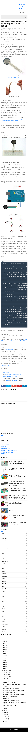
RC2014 (3, 606)
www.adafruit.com (5, 365)
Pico (3, 594)
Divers (3, 546)
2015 (3, 662)
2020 (3, 651)
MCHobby (16, 729)
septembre (6, 676)
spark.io (3, 619)
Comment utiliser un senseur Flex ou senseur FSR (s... (15, 685)
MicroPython (4, 586)
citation (3, 543)
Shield (3, 616)
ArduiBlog (3, 446)
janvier (6, 719)
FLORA (3, 551)
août (5, 679)
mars (5, 714)
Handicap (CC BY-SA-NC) (6, 556)
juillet (5, 681)
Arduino (7, 30)
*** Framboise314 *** (6, 445)
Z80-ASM (3, 631)
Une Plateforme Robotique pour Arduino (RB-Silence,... (14, 703)
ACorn (3, 533)
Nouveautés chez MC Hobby (10, 696)
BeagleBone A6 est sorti (9, 705)
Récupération (5, 609)
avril (5, 712)
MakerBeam (4, 571)
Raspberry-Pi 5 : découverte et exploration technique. (17, 503)
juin (5, 708)
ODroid (3, 591)
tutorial (4, 626)
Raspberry (4, 601)
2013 (3, 666)
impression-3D (5, 561)
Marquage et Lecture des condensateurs (13, 694)
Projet (3, 596)
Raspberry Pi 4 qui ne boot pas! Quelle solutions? (17, 523)
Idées (3, 558)
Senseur (3, 614)
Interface (4, 563)
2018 (3, 656)
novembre (6, 672)
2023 (3, 645)
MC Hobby (4, 581)
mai (5, 710)
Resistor (3, 454)
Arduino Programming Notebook (9, 450)
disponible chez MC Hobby (14, 77)
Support (3, 621)
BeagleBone (4, 538)
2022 (3, 647)
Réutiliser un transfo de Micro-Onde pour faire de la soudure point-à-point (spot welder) (18, 497)
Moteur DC (4, 588)
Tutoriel (11, 30)
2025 (3, 641)
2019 (3, 653)
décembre (6, 670)
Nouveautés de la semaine (9, 683)
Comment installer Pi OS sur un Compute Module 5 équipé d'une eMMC (17, 490)
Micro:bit (4, 583)
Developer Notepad (5, 448)
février (6, 716)
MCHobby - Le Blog (22, 6)
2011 (3, 721)
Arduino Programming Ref (7, 452)
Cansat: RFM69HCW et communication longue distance (18, 476)
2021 (3, 649)
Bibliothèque (5, 541)
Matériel (3, 578)
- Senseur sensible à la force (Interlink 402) (14, 341)
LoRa (3, 568)
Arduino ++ (6, 698)
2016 (3, 660)
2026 (3, 639)
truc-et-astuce (5, 624)
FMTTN (3, 553)
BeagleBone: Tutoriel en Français (11, 688)
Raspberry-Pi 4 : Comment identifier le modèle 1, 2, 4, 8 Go (17, 462)
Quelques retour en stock (10, 692)
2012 (3, 668)
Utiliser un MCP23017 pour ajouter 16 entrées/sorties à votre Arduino (17, 483)
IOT (2, 566)
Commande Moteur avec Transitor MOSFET (13, 690)
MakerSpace (4, 573)
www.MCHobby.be (9, 349)
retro (3, 611)
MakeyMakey (4, 576)
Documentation (5, 548)
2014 (3, 664)
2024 (3, 643)
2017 (3, 658)
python (3, 599)
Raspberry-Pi (4, 604)
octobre (6, 674)
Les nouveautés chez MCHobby (11, 700)
